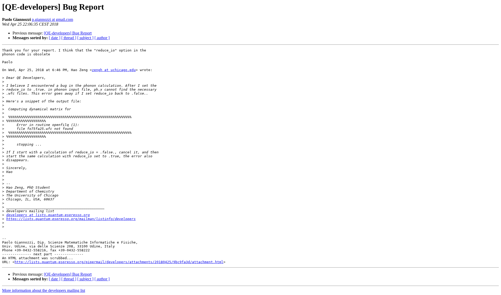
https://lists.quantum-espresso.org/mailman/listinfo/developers (71, 219)
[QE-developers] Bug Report (68, 33)
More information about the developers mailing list (43, 290)
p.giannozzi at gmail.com (52, 19)
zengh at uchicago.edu (114, 70)
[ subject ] (85, 38)
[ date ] (54, 38)
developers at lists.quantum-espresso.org (48, 215)
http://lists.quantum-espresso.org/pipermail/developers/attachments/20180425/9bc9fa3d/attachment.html (119, 262)
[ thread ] (68, 38)
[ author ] (102, 38)
